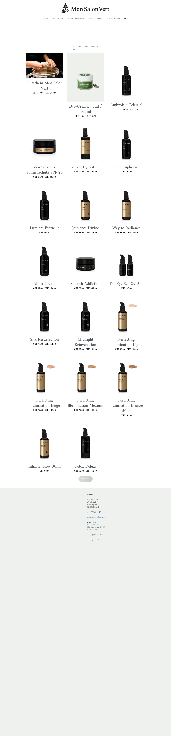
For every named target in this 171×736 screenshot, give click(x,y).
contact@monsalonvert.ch (96, 517)
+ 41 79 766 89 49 (94, 512)
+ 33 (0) (90, 535)
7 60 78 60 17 (98, 535)
